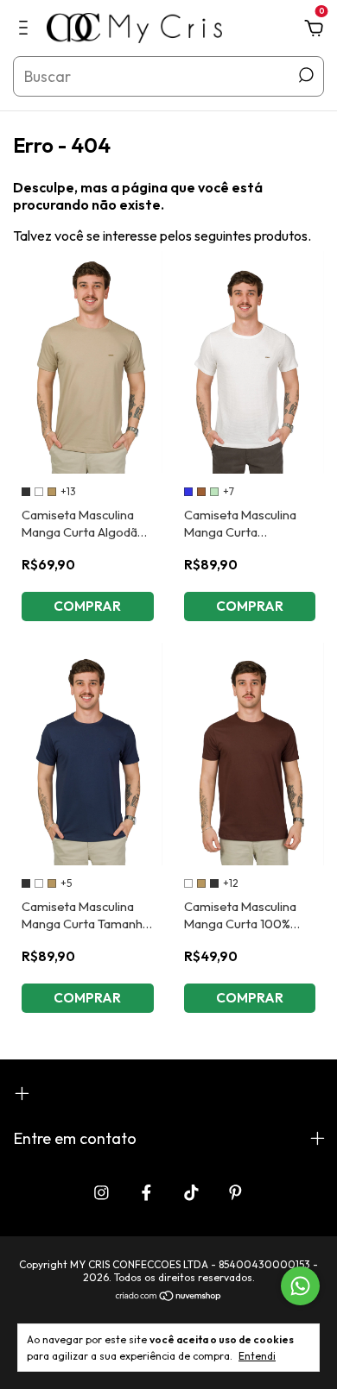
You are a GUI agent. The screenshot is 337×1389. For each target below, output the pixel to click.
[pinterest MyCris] (235, 1193)
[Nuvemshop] (169, 1296)
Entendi (257, 1355)
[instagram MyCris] (101, 1193)
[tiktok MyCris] (191, 1193)
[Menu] (26, 29)
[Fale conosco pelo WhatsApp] (300, 1285)
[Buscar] (304, 75)
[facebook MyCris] (146, 1193)
